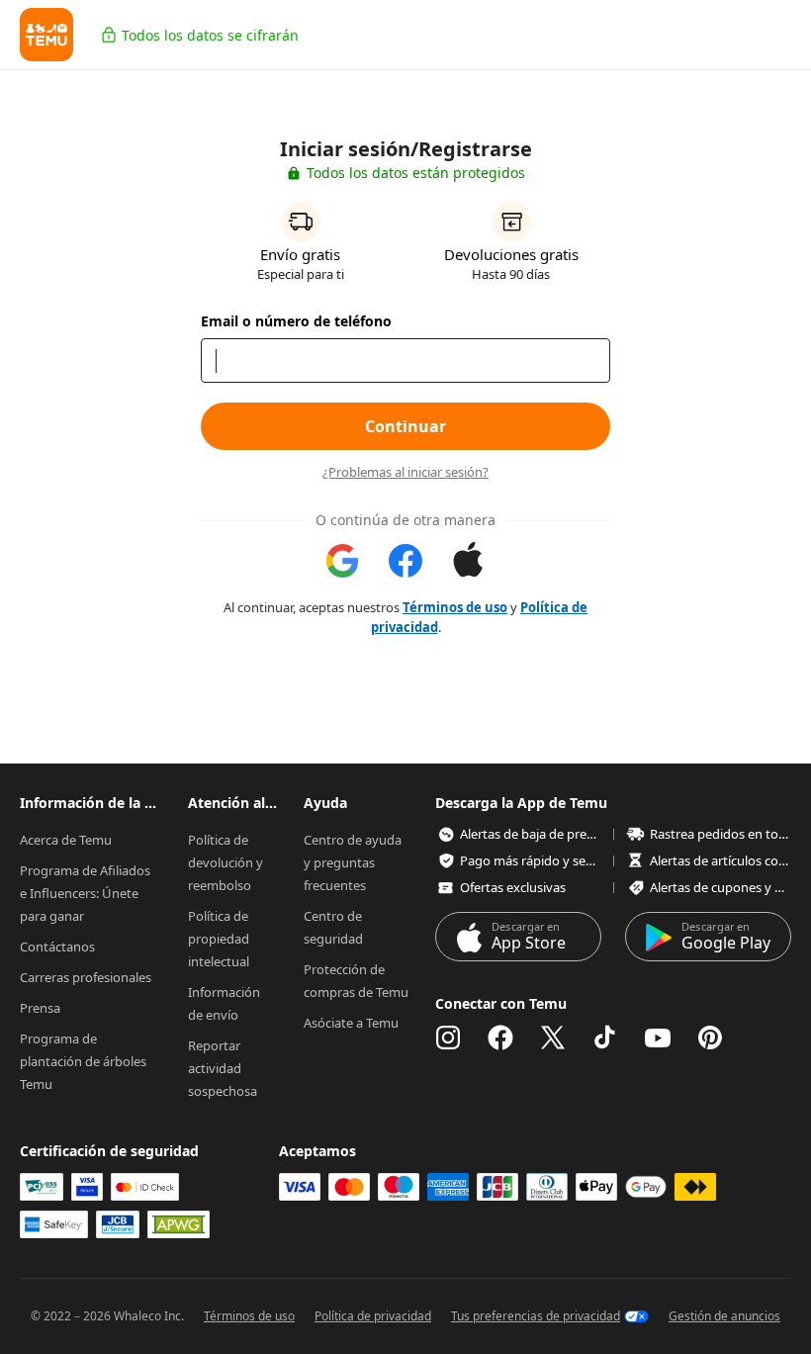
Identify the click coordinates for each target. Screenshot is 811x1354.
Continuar (405, 426)
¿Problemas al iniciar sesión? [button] (405, 472)
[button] (46, 34)
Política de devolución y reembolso (227, 862)
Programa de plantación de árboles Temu (84, 1061)
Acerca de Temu (66, 840)
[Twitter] (553, 1037)
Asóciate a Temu (351, 1023)
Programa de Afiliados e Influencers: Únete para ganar (86, 893)
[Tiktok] (605, 1037)
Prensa (40, 1008)
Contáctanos (57, 946)
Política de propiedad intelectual (220, 938)
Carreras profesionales (85, 977)
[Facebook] (500, 1037)
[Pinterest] (710, 1037)
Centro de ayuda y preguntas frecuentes (354, 862)
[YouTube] (658, 1037)
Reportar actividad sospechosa (222, 1068)
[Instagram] (448, 1037)
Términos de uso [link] (455, 607)
